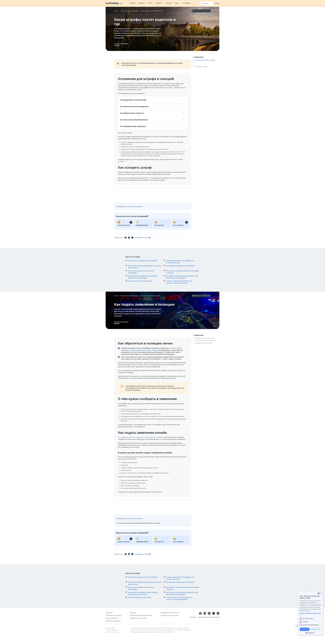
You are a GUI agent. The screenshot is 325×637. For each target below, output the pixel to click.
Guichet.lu (121, 161)
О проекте (109, 612)
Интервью (186, 3)
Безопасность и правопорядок (129, 11)
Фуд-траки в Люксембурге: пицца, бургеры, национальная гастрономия (143, 277)
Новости (133, 3)
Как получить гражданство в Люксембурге (142, 261)
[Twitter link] (213, 613)
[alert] (310, 613)
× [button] (321, 593)
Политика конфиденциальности (141, 615)
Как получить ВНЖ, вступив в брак (139, 281)
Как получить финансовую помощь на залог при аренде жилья (144, 267)
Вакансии (141, 3)
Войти (217, 3)
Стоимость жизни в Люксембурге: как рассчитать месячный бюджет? (179, 282)
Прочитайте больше (305, 610)
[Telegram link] (204, 613)
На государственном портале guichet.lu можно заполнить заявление (141, 437)
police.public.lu (127, 206)
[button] (311, 614)
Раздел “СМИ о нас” (112, 618)
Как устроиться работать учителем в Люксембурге (141, 272)
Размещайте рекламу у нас (170, 612)
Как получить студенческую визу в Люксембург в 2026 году (182, 272)
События (169, 3)
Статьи (149, 3)
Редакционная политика (138, 618)
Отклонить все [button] (316, 629)
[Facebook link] (200, 613)
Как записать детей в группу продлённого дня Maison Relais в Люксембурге (182, 277)
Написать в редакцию (113, 620)
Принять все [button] (304, 629)
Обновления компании (113, 615)
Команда (133, 612)
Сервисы (158, 3)
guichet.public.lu (138, 206)
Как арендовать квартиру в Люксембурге (180, 266)
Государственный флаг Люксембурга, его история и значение (180, 262)
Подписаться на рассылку (169, 615)
